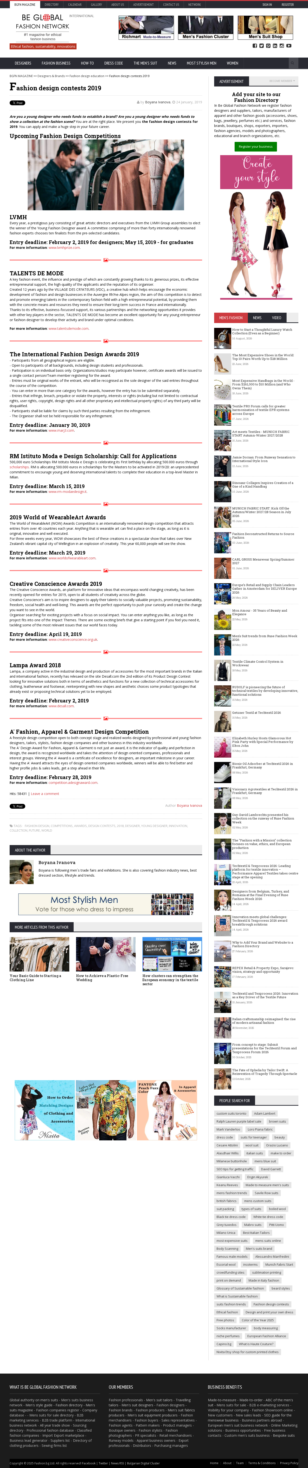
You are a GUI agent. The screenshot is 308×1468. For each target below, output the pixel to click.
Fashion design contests (271, 1304)
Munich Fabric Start (279, 1264)
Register (288, 4)
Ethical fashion (227, 1312)
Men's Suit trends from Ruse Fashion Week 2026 (264, 638)
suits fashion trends (231, 1304)
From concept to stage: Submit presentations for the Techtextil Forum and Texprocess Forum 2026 (264, 1048)
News (172, 63)
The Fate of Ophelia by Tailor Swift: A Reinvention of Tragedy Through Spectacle (264, 1072)
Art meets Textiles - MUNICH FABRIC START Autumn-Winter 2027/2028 (261, 434)
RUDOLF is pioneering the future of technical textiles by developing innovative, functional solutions (265, 691)
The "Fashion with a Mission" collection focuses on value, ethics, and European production (262, 844)
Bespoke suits (284, 1435)
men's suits (49, 1400)
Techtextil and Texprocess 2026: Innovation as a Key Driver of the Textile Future (265, 995)
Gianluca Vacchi (228, 1177)
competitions (62, 826)
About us (117, 4)
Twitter (261, 45)
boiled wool (277, 1209)
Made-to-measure (222, 1400)
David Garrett (271, 1169)
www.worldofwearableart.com (72, 558)
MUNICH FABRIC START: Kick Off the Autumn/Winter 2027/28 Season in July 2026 (261, 512)
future (34, 830)
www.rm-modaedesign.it (68, 491)
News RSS (117, 1463)
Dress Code (113, 63)
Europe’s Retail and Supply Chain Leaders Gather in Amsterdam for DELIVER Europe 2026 (264, 589)
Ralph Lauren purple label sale (239, 1121)
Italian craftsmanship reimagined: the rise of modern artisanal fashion (264, 1021)
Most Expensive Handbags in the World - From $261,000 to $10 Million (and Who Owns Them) (263, 384)
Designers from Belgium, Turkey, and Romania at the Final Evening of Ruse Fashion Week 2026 (260, 895)
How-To (87, 63)
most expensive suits (232, 1240)
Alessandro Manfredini (272, 1256)
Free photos (225, 1320)
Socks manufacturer (231, 1328)
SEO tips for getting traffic (235, 1169)
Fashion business (56, 63)
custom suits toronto (231, 1113)
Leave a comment (45, 793)
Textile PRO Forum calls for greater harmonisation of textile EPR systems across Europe (260, 410)
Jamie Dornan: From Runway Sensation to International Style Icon (263, 459)
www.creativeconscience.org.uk (73, 639)
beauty (280, 1137)
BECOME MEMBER (281, 80)
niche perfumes (228, 1336)
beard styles (281, 1288)
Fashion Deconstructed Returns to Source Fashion (263, 536)
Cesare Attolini (227, 1145)
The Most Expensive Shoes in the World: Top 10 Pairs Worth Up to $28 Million (263, 357)
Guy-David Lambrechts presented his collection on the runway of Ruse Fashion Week (263, 818)
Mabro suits (253, 1225)
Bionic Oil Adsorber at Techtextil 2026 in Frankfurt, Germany (262, 765)
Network (194, 4)
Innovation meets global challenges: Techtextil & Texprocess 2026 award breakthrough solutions (259, 920)
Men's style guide (39, 1405)
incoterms (250, 1264)
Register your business (256, 146)
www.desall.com (61, 706)
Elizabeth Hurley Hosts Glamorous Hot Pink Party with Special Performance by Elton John (262, 742)
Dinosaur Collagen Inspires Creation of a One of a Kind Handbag (262, 485)
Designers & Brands (51, 76)
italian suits (254, 1153)
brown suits (277, 1121)
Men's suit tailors (159, 1400)
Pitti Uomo (276, 1225)
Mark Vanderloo (228, 1129)
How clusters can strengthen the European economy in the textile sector (170, 979)
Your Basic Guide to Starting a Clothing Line (35, 977)
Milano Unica (226, 1232)
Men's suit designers (137, 1405)
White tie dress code (268, 1217)
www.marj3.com (61, 430)
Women (232, 63)
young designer (154, 826)
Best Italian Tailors (256, 1232)
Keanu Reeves (227, 1185)
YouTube (288, 45)
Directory (52, 4)
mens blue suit (265, 1161)
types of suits (251, 1209)
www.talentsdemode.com (69, 328)
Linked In (275, 45)
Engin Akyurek (257, 1177)
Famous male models (232, 1256)
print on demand (229, 1280)
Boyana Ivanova (157, 102)
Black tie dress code (231, 1217)
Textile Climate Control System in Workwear (257, 663)
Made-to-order (251, 1400)
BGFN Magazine (24, 4)
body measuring (266, 1328)
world (46, 830)
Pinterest (268, 45)
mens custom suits (257, 1201)
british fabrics (227, 1201)
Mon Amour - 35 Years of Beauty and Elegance (259, 612)
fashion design (37, 826)
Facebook (255, 45)
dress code (225, 1137)
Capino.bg (224, 1344)
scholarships (19, 467)
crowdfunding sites (230, 1272)
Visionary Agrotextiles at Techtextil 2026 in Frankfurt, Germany (265, 791)
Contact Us (171, 4)
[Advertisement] (154, 1026)
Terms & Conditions (262, 1463)
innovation (178, 826)
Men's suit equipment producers (153, 1415)
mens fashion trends (232, 1193)
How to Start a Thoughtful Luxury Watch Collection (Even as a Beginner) (262, 331)
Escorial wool (226, 1264)
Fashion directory (69, 1405)
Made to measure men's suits (267, 1185)
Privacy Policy (289, 1463)
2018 (120, 826)
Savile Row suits (266, 1193)
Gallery (96, 4)
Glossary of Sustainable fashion (240, 1288)
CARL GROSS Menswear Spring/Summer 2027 (263, 561)
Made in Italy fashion (264, 1280)
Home (214, 1463)
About (227, 1463)
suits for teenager (254, 1137)
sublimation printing (266, 1272)
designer (132, 826)
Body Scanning (227, 1248)
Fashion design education (87, 76)
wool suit (251, 1145)
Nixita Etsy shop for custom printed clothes (248, 1352)
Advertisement (143, 4)
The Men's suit (145, 63)
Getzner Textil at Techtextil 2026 (256, 712)
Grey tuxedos (227, 1225)
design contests (102, 826)
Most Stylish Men (201, 63)
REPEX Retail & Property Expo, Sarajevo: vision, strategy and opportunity (263, 970)
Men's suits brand (259, 1248)
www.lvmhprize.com (64, 247)
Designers (23, 63)
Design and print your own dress (269, 1312)
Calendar (75, 4)
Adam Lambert (264, 1113)
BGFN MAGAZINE (21, 76)
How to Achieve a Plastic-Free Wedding (102, 977)
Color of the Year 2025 (258, 1320)
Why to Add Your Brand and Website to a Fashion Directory (262, 944)
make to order (281, 1153)
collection (18, 830)
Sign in (267, 4)
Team (240, 1463)
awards (80, 826)
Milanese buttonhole (232, 1161)
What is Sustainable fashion (237, 1296)
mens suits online (268, 1240)
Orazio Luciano (277, 1145)
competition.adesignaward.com (73, 782)
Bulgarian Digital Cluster (143, 1463)
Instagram (282, 45)
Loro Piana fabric (260, 1129)
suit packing (225, 1209)
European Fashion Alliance (266, 1336)
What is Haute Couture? (256, 1344)
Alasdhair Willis (228, 1153)
